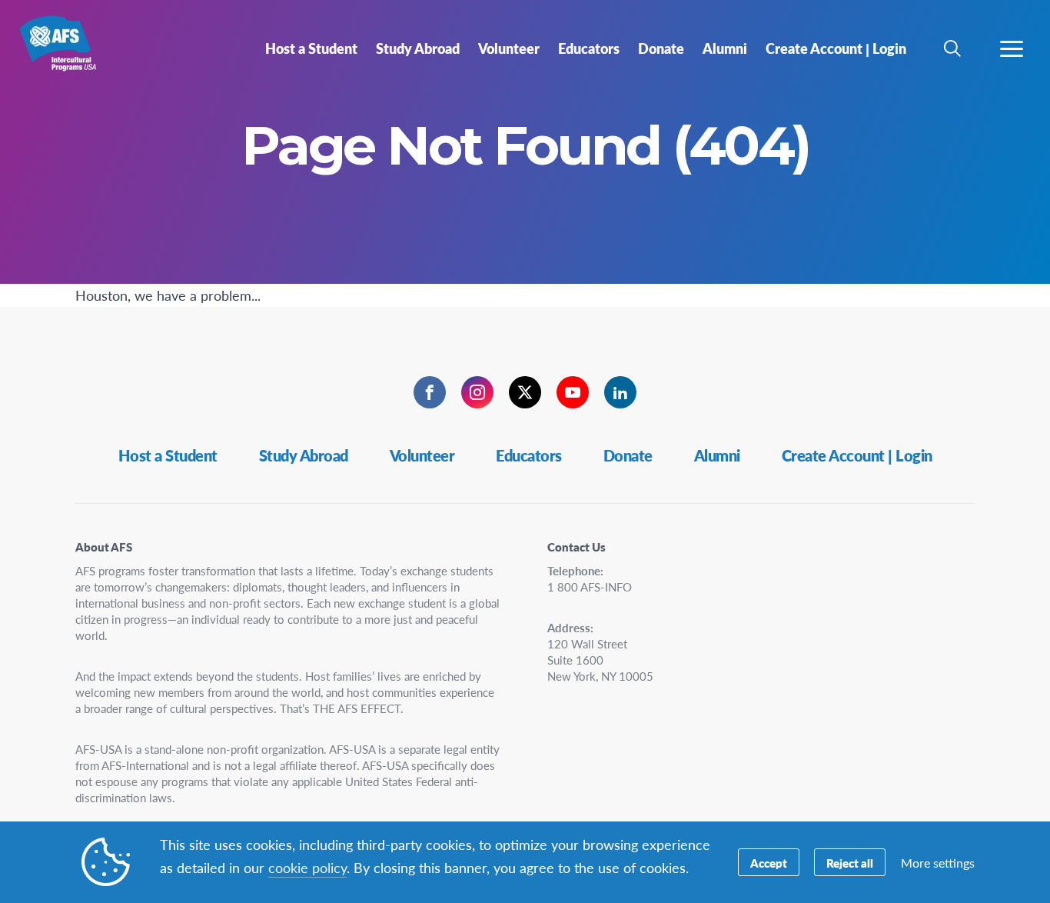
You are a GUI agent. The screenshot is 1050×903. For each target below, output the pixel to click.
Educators (529, 455)
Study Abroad (303, 455)
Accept (768, 863)
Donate (628, 455)
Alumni (717, 455)
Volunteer (422, 455)
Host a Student (168, 455)
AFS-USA (67, 52)
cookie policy (307, 867)
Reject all (849, 863)
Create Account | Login (857, 455)
